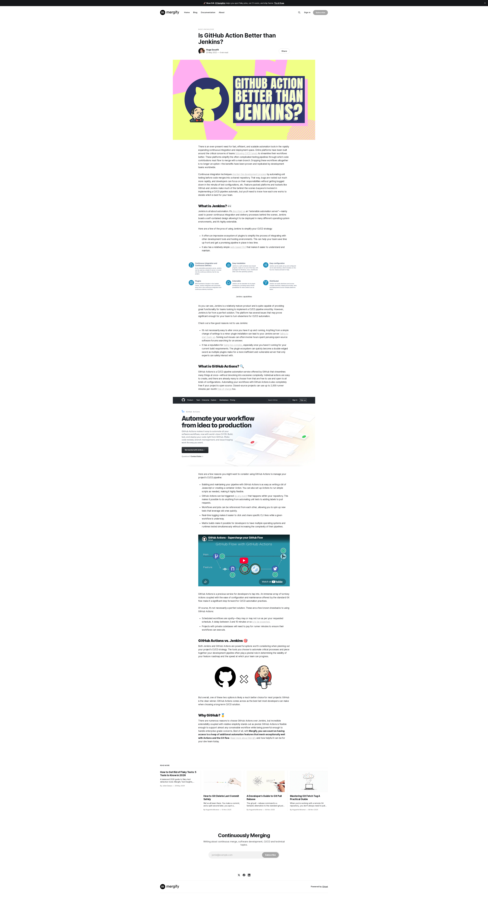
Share (284, 51)
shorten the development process (249, 174)
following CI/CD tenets (246, 153)
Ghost (325, 886)
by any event (240, 496)
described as (238, 211)
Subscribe (320, 12)
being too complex (233, 345)
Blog (195, 12)
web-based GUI (238, 247)
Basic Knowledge (206, 29)
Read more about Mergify (243, 738)
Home (187, 12)
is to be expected (261, 622)
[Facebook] (244, 875)
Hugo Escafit (212, 49)
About (221, 12)
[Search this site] (299, 12)
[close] (485, 3)
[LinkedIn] (249, 875)
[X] (239, 875)
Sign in (307, 12)
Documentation (208, 12)
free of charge (224, 389)
